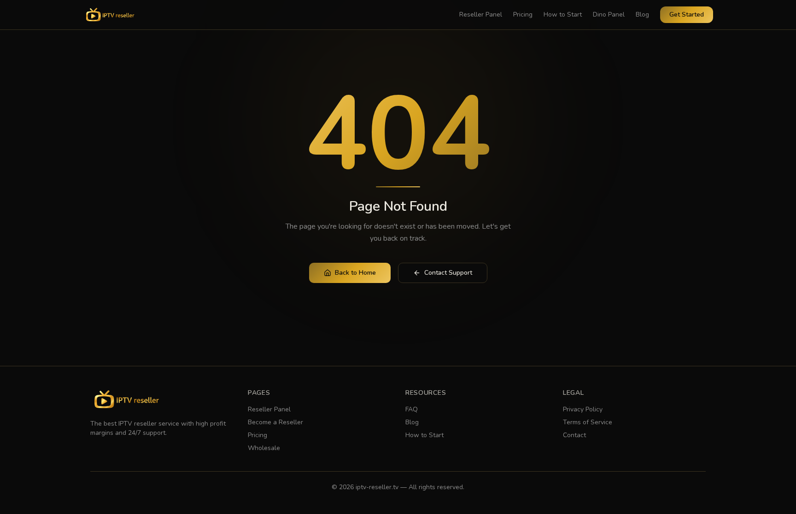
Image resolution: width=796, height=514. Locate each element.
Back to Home (355, 272)
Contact (574, 435)
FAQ (411, 409)
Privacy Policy (583, 409)
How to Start (563, 14)
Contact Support (448, 272)
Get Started (686, 14)
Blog (642, 14)
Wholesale (264, 448)
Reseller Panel (480, 14)
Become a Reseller (275, 422)
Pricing (523, 14)
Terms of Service (587, 422)
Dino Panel (609, 14)
